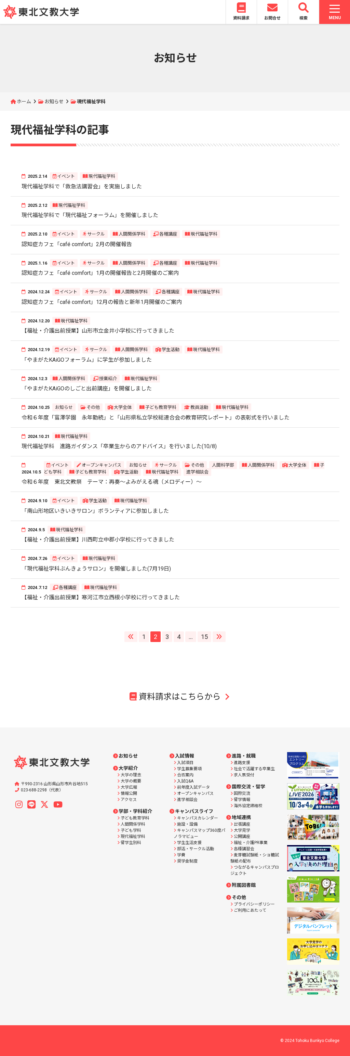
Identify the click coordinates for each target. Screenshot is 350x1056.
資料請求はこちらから (180, 696)
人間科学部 (223, 465)
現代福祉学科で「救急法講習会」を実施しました (82, 186)
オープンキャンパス (101, 465)
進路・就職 (244, 756)
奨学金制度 (187, 861)
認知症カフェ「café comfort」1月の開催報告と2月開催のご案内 (100, 273)
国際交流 (242, 793)
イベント (66, 176)
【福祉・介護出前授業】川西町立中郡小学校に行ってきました (98, 539)
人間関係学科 (132, 234)
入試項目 (185, 762)
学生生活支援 (189, 842)
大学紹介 (128, 768)
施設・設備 (187, 824)
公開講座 (242, 836)
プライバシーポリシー (254, 904)
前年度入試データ (193, 787)
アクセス (129, 799)
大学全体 (123, 407)
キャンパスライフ (194, 811)
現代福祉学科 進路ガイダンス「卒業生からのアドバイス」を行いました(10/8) (119, 446)
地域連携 (241, 817)
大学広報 (129, 787)
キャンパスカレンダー (197, 818)
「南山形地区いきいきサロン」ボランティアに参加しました (95, 511)
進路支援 (242, 762)
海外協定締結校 (248, 805)
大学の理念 (131, 775)
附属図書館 (244, 885)
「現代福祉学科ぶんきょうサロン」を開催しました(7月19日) (96, 568)
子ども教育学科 (160, 407)
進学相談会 (197, 471)
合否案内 (185, 775)
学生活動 (170, 349)
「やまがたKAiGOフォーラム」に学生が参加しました (87, 360)
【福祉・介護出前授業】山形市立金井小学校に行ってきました (98, 331)
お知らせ (54, 101)
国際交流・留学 (248, 786)
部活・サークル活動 (195, 848)
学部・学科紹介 (135, 811)
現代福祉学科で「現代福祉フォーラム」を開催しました (90, 215)
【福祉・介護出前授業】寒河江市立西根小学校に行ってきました (101, 597)
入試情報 (184, 756)
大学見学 (242, 830)
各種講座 (168, 234)
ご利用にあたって (250, 910)
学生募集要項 (189, 768)
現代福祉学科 (102, 176)
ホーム (24, 101)
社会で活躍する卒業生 (254, 768)
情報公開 (129, 793)
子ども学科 (131, 830)
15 (204, 636)
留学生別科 (131, 842)
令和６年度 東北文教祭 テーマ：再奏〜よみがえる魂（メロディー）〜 (112, 482)
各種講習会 (244, 848)
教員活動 (199, 407)
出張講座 (242, 824)
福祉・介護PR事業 (251, 842)
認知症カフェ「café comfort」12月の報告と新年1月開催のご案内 (102, 302)
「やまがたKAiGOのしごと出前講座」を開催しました (87, 388)
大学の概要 (131, 781)
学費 (181, 855)
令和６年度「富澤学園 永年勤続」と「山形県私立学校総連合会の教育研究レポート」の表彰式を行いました (156, 417)
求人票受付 (244, 775)
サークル (96, 234)
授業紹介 (108, 378)
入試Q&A (185, 781)
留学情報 (242, 799)
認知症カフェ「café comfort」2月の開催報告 (77, 244)
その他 (93, 407)
